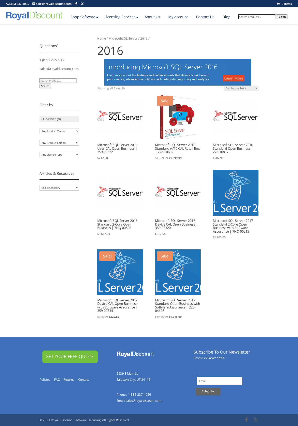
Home (101, 38)
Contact (85, 379)
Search (282, 17)
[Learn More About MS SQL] (177, 72)
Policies (47, 379)
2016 (144, 38)
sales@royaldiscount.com (59, 69)
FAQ (58, 379)
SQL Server (129, 38)
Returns (70, 379)
